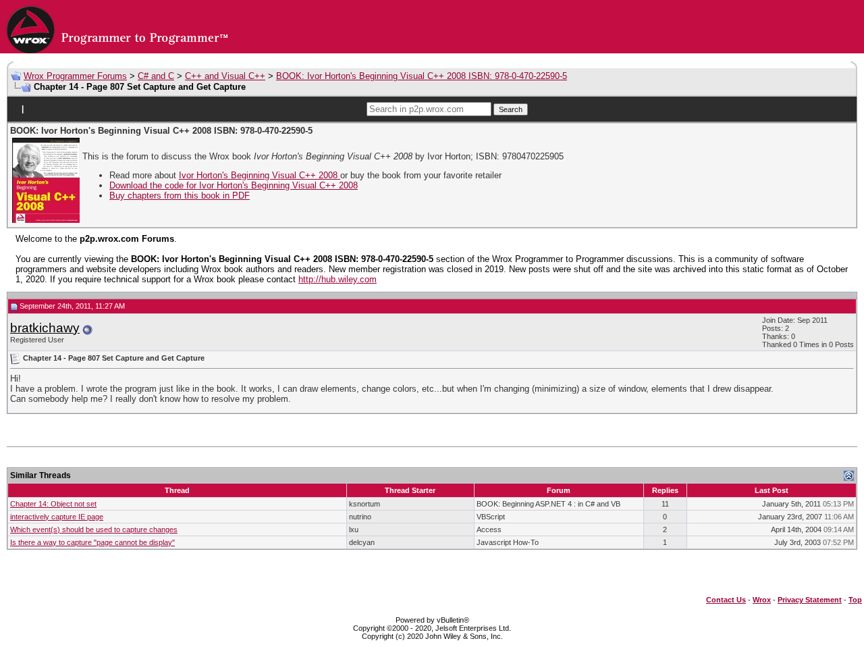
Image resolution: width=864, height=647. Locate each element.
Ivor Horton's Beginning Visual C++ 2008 (259, 175)
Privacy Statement (810, 600)
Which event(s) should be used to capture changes (94, 529)
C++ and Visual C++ (225, 76)
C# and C (156, 76)
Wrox (762, 600)
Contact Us (726, 600)
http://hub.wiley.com (337, 279)
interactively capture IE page (56, 517)
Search (510, 109)
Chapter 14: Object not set (53, 504)
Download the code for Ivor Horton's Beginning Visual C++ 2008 (233, 185)
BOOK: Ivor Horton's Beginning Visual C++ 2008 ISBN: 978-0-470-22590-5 (421, 76)
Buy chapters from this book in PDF (179, 195)
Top (855, 600)
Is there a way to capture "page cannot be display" (92, 542)
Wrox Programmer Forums (75, 76)
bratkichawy (45, 328)
